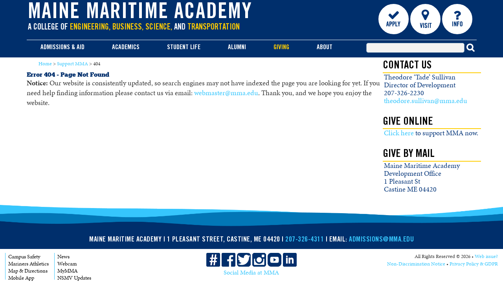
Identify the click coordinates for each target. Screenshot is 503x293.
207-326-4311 (304, 239)
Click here (399, 133)
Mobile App (21, 278)
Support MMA (72, 63)
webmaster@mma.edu (226, 93)
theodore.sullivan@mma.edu (425, 100)
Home (45, 63)
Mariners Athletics (28, 263)
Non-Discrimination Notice (416, 263)
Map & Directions (28, 271)
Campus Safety (24, 256)
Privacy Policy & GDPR (474, 263)
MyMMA (67, 271)
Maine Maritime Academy (140, 13)
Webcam (67, 263)
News (63, 256)
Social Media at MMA (251, 272)
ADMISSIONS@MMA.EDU (381, 239)
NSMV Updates (74, 278)
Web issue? (486, 256)
